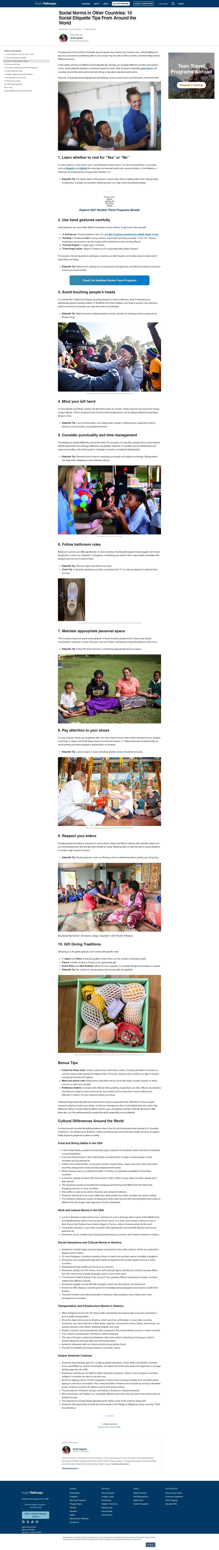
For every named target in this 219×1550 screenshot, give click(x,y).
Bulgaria (70, 168)
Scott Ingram (76, 37)
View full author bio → (70, 1468)
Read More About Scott (120, 1464)
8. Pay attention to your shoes (15, 77)
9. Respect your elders (12, 81)
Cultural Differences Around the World (18, 91)
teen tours (147, 68)
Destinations (75, 1493)
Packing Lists (107, 1507)
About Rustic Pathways (79, 1518)
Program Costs (108, 1496)
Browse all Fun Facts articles (109, 1427)
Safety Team (138, 1500)
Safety (97, 4)
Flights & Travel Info (110, 1504)
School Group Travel (173, 1493)
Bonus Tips (8, 87)
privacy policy (137, 1539)
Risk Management (140, 1496)
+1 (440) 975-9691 (35, 1532)
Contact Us (74, 1522)
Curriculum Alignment (174, 1496)
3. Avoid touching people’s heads (16, 61)
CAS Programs (171, 1500)
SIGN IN (181, 4)
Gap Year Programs (78, 1500)
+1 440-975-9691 (162, 4)
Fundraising (106, 1500)
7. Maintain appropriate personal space (18, 74)
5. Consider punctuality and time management (21, 68)
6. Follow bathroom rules (13, 71)
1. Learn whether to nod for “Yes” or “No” (19, 54)
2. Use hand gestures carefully (15, 58)
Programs (86, 3)
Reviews (73, 1511)
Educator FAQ (171, 1504)
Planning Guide (108, 1493)
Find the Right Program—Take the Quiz (36, 1506)
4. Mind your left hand (12, 64)
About (105, 4)
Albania (83, 168)
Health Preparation (141, 1504)
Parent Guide (107, 1511)
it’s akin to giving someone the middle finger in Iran (131, 234)
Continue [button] (150, 1545)
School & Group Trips (144, 4)
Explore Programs (121, 4)
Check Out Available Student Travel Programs (109, 280)
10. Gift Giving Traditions (13, 84)
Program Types (76, 1504)
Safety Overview (140, 1493)
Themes (73, 1507)
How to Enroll (107, 1515)
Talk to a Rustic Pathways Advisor (36, 1515)
